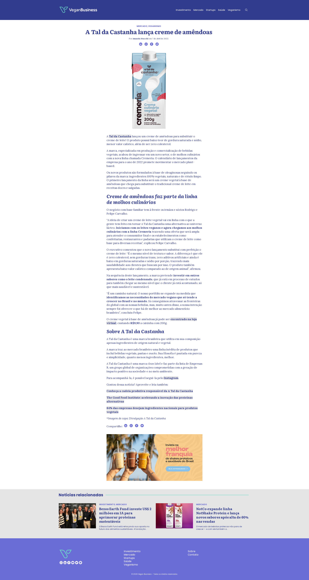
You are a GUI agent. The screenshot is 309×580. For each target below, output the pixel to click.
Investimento (183, 10)
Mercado (198, 10)
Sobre (191, 551)
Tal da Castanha (120, 136)
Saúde (221, 10)
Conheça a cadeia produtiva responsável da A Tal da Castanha (150, 391)
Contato (193, 554)
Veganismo (234, 10)
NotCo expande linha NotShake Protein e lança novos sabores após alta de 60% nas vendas (222, 515)
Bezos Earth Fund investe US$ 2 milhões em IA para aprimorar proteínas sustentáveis (125, 515)
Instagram (171, 378)
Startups (210, 10)
